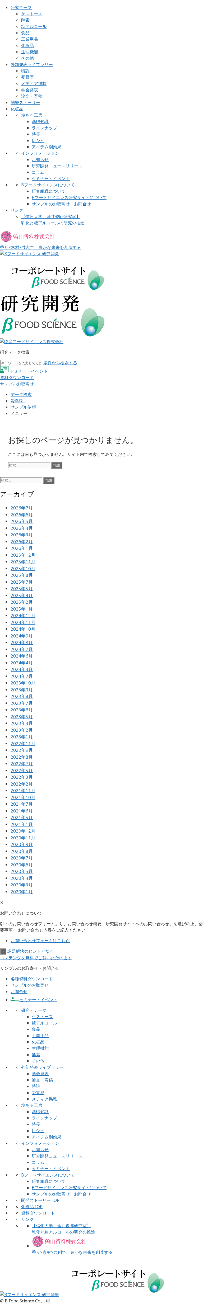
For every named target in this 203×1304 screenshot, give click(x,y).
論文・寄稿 (31, 96)
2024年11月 (23, 622)
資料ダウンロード (17, 377)
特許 (25, 71)
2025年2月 (22, 602)
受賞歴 (27, 77)
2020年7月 (22, 858)
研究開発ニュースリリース (57, 166)
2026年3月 (22, 535)
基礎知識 (40, 121)
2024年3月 (22, 669)
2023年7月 (22, 703)
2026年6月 (22, 515)
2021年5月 (22, 817)
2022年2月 (22, 784)
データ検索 (21, 394)
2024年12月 (23, 615)
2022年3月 (22, 777)
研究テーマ (21, 7)
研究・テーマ (34, 1010)
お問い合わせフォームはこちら (40, 940)
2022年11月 (23, 743)
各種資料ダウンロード (32, 979)
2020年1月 (22, 892)
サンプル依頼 (23, 407)
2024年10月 (23, 629)
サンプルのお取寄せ (30, 985)
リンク (17, 210)
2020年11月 (23, 838)
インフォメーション (40, 153)
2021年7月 (22, 804)
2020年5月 (22, 871)
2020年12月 (23, 831)
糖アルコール (34, 26)
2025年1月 (22, 609)
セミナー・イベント (51, 178)
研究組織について (49, 191)
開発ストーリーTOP (40, 1200)
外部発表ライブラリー (32, 64)
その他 (27, 58)
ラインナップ (44, 128)
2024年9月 (22, 636)
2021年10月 (23, 797)
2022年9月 (22, 750)
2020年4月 (22, 878)
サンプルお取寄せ (17, 384)
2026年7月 (22, 508)
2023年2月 (22, 730)
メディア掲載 (34, 83)
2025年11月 (23, 562)
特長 (36, 134)
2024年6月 (22, 656)
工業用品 (29, 39)
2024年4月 (22, 663)
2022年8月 (22, 757)
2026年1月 (22, 548)
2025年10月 (23, 568)
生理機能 (29, 52)
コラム (38, 172)
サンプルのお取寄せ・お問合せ (61, 204)
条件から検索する (60, 363)
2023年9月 (22, 690)
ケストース (31, 14)
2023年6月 (22, 710)
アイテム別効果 (46, 147)
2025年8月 (22, 575)
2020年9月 (22, 844)
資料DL (18, 401)
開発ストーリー (25, 102)
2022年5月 (22, 770)
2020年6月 (22, 865)
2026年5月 (22, 521)
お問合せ (19, 991)
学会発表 (29, 90)
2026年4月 (22, 528)
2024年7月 (22, 649)
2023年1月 (22, 737)
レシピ (38, 140)
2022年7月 (22, 763)
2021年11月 (23, 790)
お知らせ (40, 159)
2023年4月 (22, 723)
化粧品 (27, 45)
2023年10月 (23, 683)
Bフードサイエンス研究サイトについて (69, 197)
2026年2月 (22, 541)
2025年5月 (22, 588)
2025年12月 (23, 555)
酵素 (25, 20)
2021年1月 (22, 824)
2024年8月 (22, 642)
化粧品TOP (32, 1206)
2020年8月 (22, 851)
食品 (25, 33)
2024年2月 (22, 676)
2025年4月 (22, 595)
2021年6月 (22, 811)
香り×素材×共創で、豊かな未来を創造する (72, 1252)
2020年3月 (22, 885)
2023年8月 (22, 696)
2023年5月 (22, 717)
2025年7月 (22, 582)
